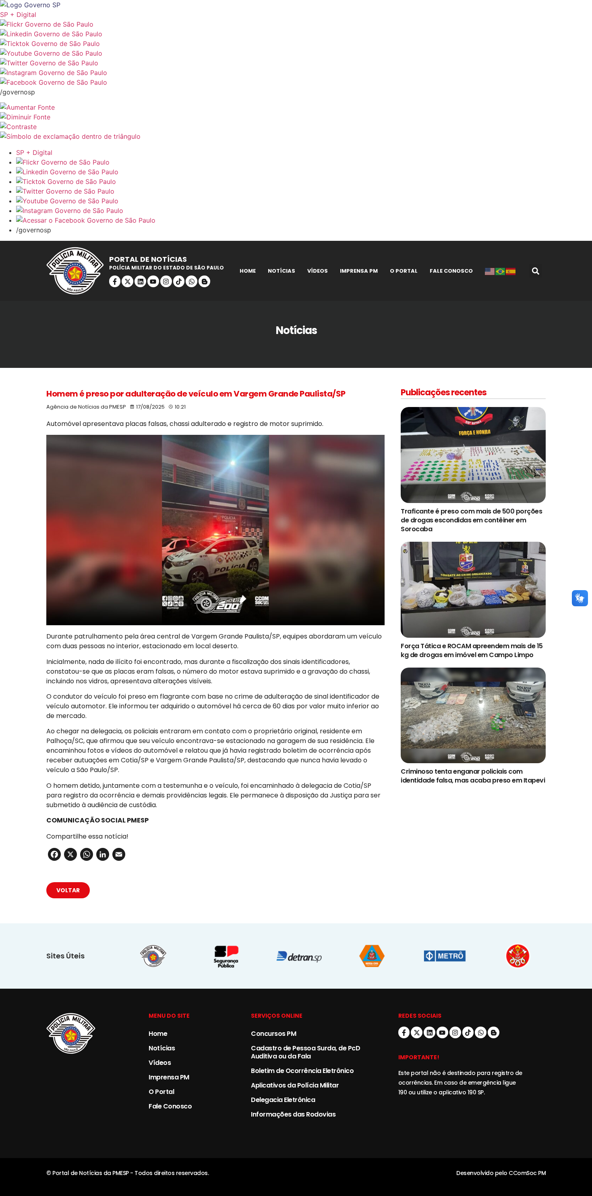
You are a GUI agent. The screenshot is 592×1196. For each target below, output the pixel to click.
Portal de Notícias (148, 259)
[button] (535, 271)
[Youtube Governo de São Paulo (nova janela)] (296, 53)
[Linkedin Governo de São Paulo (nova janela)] (296, 34)
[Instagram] (166, 281)
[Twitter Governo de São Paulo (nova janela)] (296, 63)
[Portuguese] (500, 271)
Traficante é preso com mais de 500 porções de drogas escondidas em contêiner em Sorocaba (471, 520)
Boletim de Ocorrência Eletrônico (302, 1070)
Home (248, 271)
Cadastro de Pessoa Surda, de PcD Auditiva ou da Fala (305, 1052)
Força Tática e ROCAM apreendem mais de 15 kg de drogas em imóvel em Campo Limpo (472, 650)
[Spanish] (511, 271)
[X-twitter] (127, 281)
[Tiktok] (179, 281)
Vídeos (317, 271)
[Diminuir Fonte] (296, 117)
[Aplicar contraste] (296, 126)
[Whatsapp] (191, 281)
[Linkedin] (140, 281)
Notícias (281, 271)
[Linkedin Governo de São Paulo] (304, 172)
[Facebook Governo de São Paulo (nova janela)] (296, 82)
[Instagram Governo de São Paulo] (296, 72)
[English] (490, 271)
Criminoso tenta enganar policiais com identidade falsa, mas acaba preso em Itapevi (473, 776)
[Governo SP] (296, 5)
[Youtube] (153, 281)
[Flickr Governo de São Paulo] (304, 162)
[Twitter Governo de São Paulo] (304, 191)
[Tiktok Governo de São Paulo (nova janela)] (296, 43)
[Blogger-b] (204, 281)
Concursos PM (273, 1033)
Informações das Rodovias (293, 1114)
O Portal (404, 271)
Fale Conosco (451, 271)
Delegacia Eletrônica (283, 1099)
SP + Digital (18, 14)
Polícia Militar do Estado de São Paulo (166, 267)
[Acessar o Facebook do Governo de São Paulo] (304, 220)
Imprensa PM (359, 271)
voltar (68, 890)
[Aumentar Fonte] (296, 107)
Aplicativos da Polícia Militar (295, 1085)
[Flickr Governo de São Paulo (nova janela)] (296, 24)
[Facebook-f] (115, 281)
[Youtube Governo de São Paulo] (304, 201)
